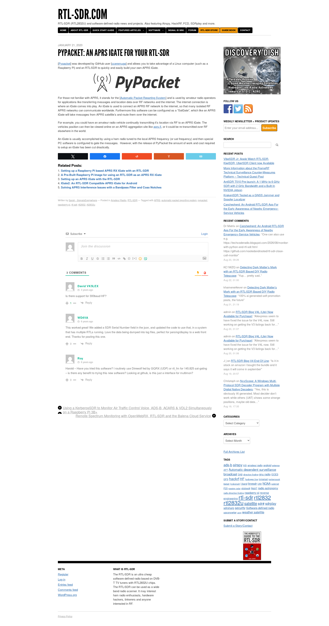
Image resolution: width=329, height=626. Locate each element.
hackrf (234, 478)
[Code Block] (119, 258)
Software (154, 30)
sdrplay (270, 503)
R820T (254, 488)
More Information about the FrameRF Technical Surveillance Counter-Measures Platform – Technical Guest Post (249, 172)
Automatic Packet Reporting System (143, 98)
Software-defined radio (260, 508)
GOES (274, 474)
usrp (239, 512)
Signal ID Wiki (176, 30)
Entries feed (65, 584)
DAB (240, 474)
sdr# (261, 503)
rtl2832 (81, 204)
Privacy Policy (65, 616)
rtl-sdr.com (82, 14)
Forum (192, 30)
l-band (244, 483)
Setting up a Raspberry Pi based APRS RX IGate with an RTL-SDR (105, 170)
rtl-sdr (74, 204)
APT (226, 469)
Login (204, 234)
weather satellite (253, 512)
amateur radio (255, 465)
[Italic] (87, 258)
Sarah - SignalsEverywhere (83, 200)
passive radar (234, 488)
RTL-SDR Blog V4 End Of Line (250, 361)
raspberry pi (64, 204)
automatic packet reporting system (179, 200)
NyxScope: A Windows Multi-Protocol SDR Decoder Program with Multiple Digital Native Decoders (252, 385)
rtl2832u (91, 204)
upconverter (230, 512)
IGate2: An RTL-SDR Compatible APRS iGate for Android (99, 183)
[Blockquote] (113, 258)
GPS (226, 479)
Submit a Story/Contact (238, 525)
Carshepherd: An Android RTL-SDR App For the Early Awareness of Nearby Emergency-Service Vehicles (251, 208)
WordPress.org (67, 595)
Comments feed (68, 590)
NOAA (267, 483)
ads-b (228, 464)
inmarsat (263, 479)
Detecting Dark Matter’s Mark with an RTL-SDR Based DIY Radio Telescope (250, 271)
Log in (61, 579)
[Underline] (92, 258)
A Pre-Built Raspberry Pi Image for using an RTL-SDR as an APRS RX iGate (111, 175)
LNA (260, 483)
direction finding (250, 474)
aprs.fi (157, 127)
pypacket (202, 200)
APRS (157, 200)
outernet (275, 483)
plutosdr (245, 488)
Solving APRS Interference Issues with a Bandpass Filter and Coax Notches (111, 187)
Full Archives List (234, 452)
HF (242, 478)
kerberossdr (274, 479)
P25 (226, 488)
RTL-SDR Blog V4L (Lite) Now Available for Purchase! (248, 314)
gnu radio (265, 474)
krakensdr (235, 483)
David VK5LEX (87, 286)
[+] (135, 258)
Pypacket (64, 63)
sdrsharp (229, 508)
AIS (245, 465)
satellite (250, 503)
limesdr (252, 483)
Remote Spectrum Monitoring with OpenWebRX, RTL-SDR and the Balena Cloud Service (143, 416)
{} (129, 258)
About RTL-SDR (79, 30)
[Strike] (97, 258)
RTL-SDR (132, 200)
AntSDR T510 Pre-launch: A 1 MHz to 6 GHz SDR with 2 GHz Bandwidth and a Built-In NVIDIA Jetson (252, 186)
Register (63, 574)
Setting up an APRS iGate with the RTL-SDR (90, 179)
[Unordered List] (108, 258)
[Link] (124, 258)
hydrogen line (251, 479)
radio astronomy (268, 488)
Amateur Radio (118, 200)
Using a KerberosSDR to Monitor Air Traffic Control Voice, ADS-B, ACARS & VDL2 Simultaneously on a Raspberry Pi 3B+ (137, 410)
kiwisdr (227, 483)
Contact (245, 30)
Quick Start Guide (103, 30)
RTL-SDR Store (209, 30)
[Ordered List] (103, 258)
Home (63, 30)
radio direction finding (234, 492)
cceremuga (119, 63)
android (267, 465)
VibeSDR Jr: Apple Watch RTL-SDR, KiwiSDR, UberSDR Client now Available (249, 161)
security (240, 508)
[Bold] (81, 258)
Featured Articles (129, 30)
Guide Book (229, 30)
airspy (237, 464)
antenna (275, 465)
